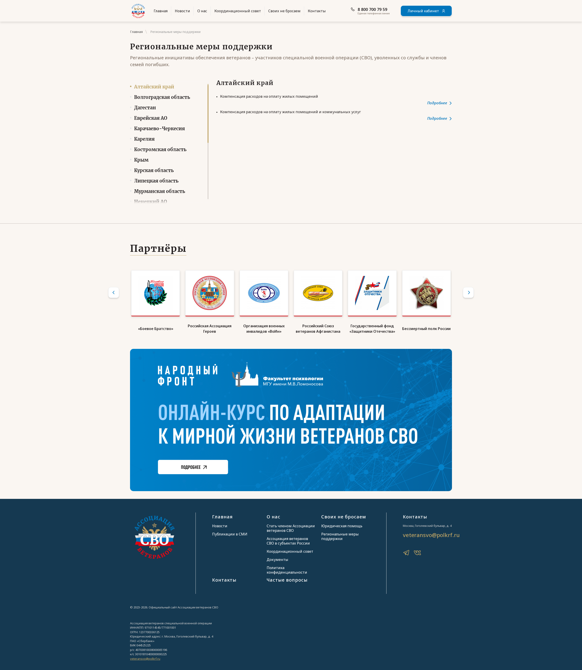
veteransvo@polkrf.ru (431, 535)
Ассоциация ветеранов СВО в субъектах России (288, 540)
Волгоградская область (162, 97)
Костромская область (160, 149)
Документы (277, 559)
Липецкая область (156, 181)
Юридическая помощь (341, 526)
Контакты (317, 10)
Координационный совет (237, 10)
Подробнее (437, 102)
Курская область (154, 170)
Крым (141, 160)
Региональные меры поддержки (340, 536)
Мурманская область (159, 191)
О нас (202, 10)
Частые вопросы (287, 580)
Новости (182, 10)
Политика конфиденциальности (287, 570)
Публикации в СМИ (229, 534)
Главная (161, 10)
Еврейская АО (150, 118)
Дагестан (145, 107)
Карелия (144, 139)
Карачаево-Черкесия (159, 128)
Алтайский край (154, 87)
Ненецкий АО (150, 202)
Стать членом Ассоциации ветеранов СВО (291, 528)
